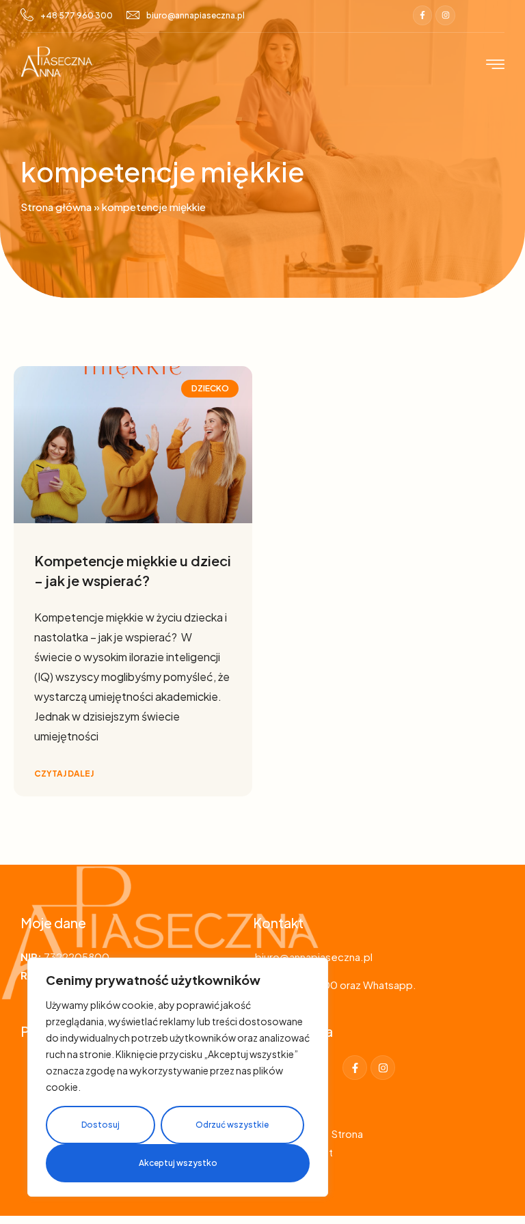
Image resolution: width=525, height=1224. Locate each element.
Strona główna (56, 206)
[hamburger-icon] (495, 65)
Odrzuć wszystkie (232, 1124)
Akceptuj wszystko (178, 1163)
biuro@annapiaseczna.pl (195, 15)
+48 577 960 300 (76, 15)
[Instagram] (445, 15)
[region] (177, 1077)
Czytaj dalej (64, 773)
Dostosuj (100, 1124)
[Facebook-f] (423, 15)
